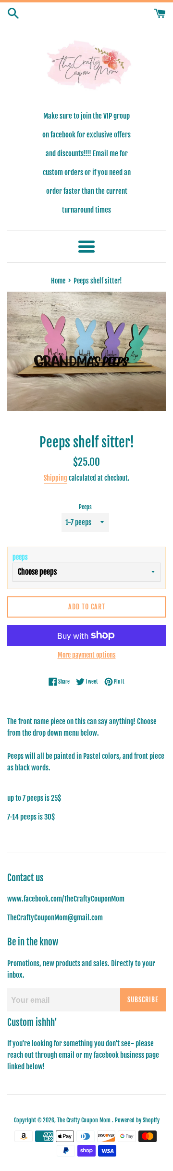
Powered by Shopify (137, 1120)
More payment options (87, 655)
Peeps (85, 507)
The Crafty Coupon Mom (84, 1120)
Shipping (55, 478)
